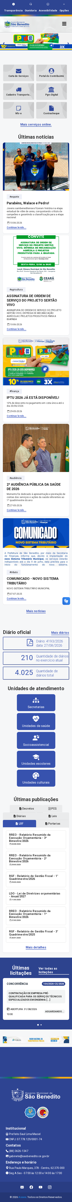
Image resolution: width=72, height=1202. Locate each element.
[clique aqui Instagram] (49, 1187)
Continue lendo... (16, 227)
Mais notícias (36, 611)
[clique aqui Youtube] (40, 1187)
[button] (38, 1025)
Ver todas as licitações (48, 970)
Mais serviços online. (36, 124)
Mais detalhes (36, 947)
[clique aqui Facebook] (31, 1187)
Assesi (22, 1197)
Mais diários (60, 633)
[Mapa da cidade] (36, 1061)
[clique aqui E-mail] (22, 1187)
